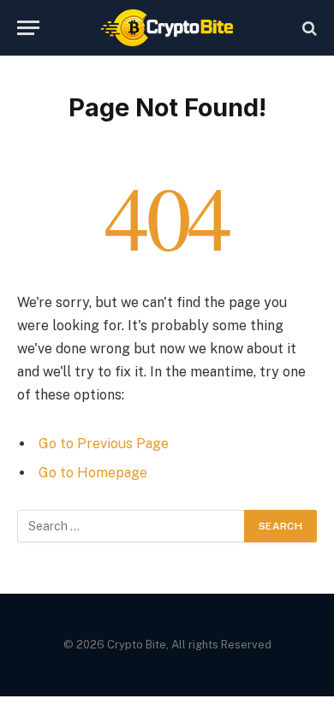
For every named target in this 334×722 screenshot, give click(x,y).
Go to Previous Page (104, 443)
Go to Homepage (93, 473)
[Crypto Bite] (167, 28)
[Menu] (28, 28)
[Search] (308, 28)
